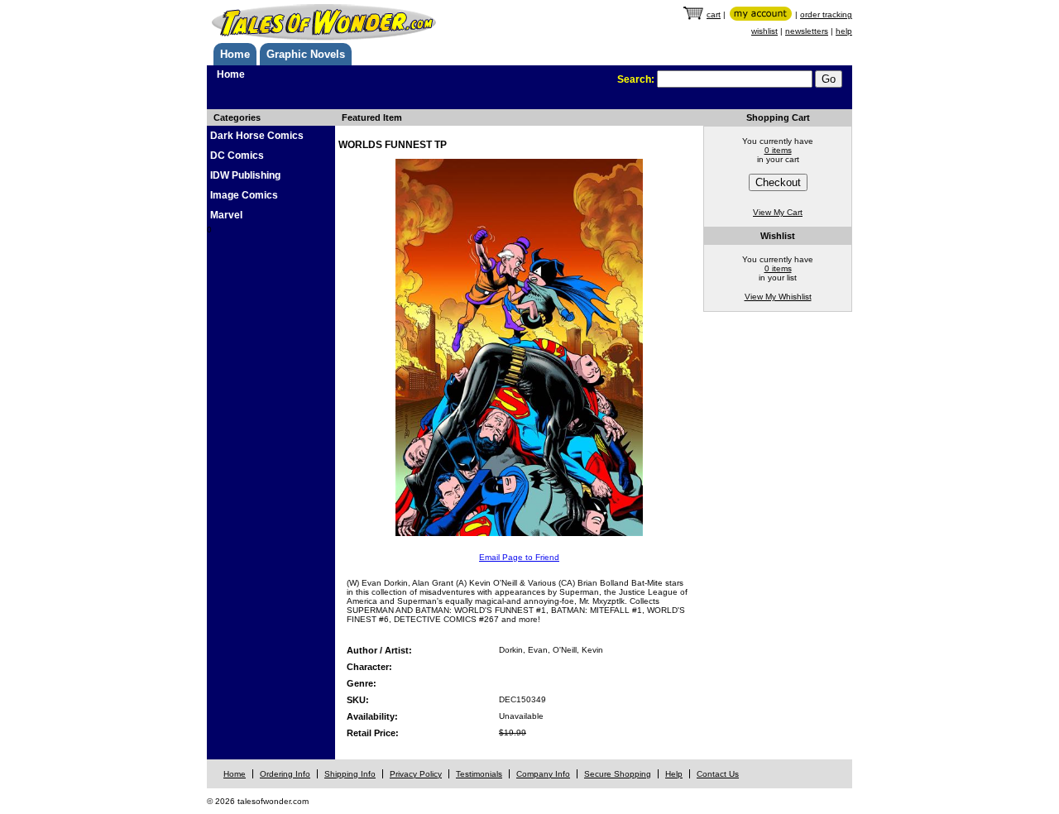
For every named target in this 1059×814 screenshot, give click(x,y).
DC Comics (237, 155)
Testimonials (479, 773)
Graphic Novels (305, 54)
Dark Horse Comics (257, 135)
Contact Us (718, 773)
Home (235, 54)
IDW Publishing (245, 175)
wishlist (764, 31)
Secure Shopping (617, 773)
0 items (778, 150)
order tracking (826, 14)
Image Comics (244, 195)
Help (674, 773)
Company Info (543, 773)
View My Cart (778, 212)
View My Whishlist (778, 296)
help (844, 31)
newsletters (806, 31)
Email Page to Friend (519, 557)
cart (714, 14)
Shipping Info (350, 773)
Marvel (226, 215)
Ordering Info (285, 773)
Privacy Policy (416, 773)
